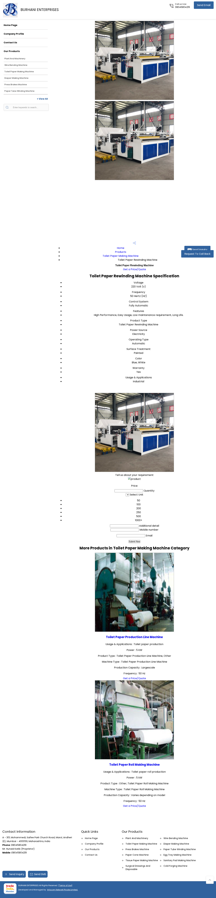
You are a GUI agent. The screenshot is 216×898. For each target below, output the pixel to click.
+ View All (42, 98)
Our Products (12, 51)
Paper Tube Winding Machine (19, 91)
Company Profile (14, 33)
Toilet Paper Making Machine (19, 71)
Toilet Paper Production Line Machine (134, 637)
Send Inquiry (199, 249)
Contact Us (10, 42)
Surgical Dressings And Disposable (138, 867)
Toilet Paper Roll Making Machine (134, 765)
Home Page (10, 25)
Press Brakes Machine (15, 84)
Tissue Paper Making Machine (142, 860)
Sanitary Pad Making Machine (180, 860)
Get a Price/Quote (134, 269)
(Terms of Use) (65, 885)
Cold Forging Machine (175, 865)
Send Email (203, 5)
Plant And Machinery (14, 58)
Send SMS (40, 874)
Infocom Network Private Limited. (62, 889)
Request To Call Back (197, 254)
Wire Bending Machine (15, 65)
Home (120, 248)
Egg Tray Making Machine (177, 854)
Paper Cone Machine (137, 854)
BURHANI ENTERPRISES (40, 9)
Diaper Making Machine (16, 78)
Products (120, 252)
